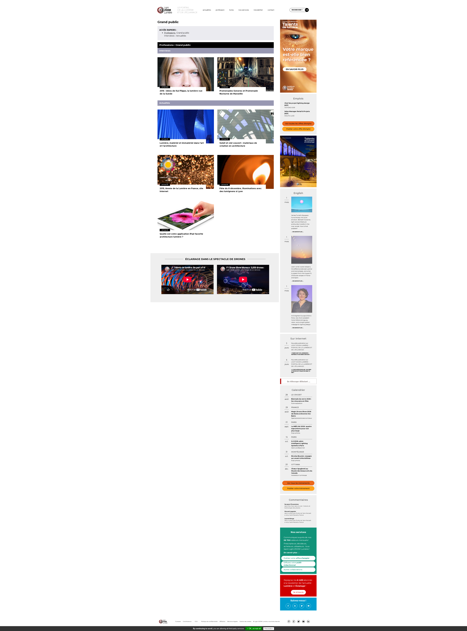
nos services (243, 10)
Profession (220, 10)
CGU (196, 621)
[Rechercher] (307, 10)
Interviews (169, 36)
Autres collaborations (293, 570)
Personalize (269, 629)
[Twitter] (301, 605)
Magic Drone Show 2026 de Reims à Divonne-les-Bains (301, 414)
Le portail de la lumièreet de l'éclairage (187, 10)
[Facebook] (288, 605)
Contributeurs (187, 621)
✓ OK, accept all (254, 628)
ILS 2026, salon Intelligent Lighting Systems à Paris (299, 443)
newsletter (258, 10)
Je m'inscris (298, 592)
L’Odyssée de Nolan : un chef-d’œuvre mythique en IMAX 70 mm (301, 371)
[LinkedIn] (294, 605)
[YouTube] (308, 605)
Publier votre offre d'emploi (298, 129)
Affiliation (222, 621)
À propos (178, 621)
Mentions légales (232, 621)
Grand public (176, 33)
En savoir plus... (297, 231)
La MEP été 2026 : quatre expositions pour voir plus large (301, 428)
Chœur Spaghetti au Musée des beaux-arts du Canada (301, 471)
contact (271, 10)
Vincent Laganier (290, 511)
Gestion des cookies (245, 621)
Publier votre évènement (298, 488)
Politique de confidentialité (209, 621)
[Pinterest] (288, 621)
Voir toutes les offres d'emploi (298, 124)
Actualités (207, 10)
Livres (231, 10)
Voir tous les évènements (298, 483)
